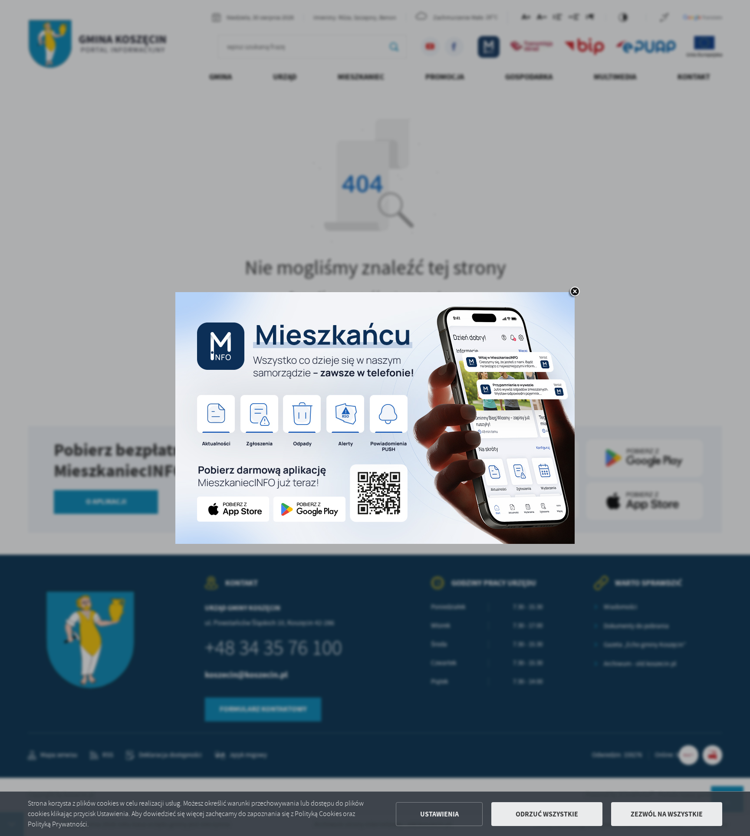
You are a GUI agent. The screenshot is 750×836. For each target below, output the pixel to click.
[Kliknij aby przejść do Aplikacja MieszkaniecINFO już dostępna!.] (375, 418)
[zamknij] (574, 292)
